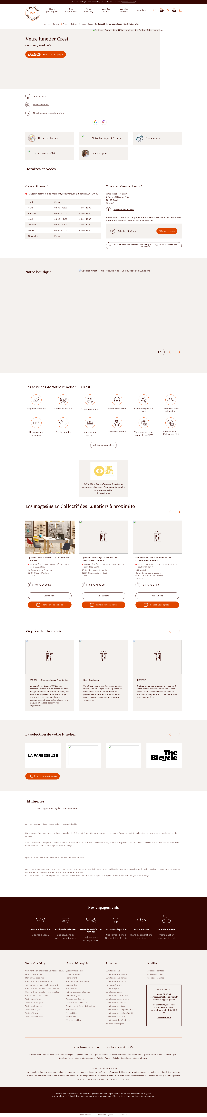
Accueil (47, 24)
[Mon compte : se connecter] (180, 10)
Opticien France (104, 1058)
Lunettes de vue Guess (116, 1002)
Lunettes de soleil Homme (117, 999)
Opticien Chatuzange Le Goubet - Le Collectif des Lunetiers (99, 558)
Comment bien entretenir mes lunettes (42, 988)
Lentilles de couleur (155, 974)
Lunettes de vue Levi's (115, 1017)
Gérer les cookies (73, 1020)
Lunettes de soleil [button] (124, 10)
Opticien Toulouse (84, 1055)
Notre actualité (46, 153)
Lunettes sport (112, 988)
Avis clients (71, 1010)
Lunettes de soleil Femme (117, 995)
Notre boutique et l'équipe (106, 138)
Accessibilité (71, 1013)
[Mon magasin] (167, 10)
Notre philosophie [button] (51, 10)
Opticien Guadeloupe (122, 1058)
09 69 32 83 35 (164, 994)
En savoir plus (103, 493)
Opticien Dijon (170, 1055)
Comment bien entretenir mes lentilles (42, 992)
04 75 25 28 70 (40, 96)
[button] (174, 10)
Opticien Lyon (67, 1055)
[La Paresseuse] (43, 755)
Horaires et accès (48, 138)
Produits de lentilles (155, 978)
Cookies (124, 1115)
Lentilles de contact (155, 971)
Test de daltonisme (33, 1006)
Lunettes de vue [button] (106, 10)
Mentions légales (73, 995)
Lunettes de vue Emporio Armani (120, 1010)
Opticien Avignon (65, 1058)
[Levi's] (123, 755)
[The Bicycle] (164, 755)
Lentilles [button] (141, 10)
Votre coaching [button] (88, 10)
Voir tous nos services (103, 445)
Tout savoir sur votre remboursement (41, 985)
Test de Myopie (31, 1013)
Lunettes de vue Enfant (116, 981)
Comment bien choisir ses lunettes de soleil (44, 971)
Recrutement (71, 978)
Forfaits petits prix (114, 985)
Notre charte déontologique (78, 992)
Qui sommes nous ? (74, 971)
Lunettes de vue (113, 971)
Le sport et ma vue (33, 974)
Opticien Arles (134, 1055)
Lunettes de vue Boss (115, 1006)
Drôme (74, 24)
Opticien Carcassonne (85, 1058)
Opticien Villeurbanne (152, 1055)
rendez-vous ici (128, 2)
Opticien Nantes (101, 1055)
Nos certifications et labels (77, 981)
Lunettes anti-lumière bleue (118, 1020)
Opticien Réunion (141, 1058)
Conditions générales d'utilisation (80, 1006)
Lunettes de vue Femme (116, 974)
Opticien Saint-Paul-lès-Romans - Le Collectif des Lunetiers (153, 558)
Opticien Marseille (51, 1055)
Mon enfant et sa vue (34, 978)
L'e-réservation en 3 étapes (37, 995)
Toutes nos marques (115, 1024)
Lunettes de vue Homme (116, 978)
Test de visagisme (33, 999)
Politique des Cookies (75, 999)
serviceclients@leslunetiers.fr (164, 997)
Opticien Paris (35, 1055)
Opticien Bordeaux (118, 1055)
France (65, 24)
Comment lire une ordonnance (38, 981)
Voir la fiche (49, 596)
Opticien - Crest (86, 24)
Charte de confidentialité (76, 1002)
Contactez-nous (73, 974)
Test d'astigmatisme (34, 1017)
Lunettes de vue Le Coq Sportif (119, 1013)
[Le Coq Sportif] (83, 755)
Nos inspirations (71, 10)
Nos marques (99, 153)
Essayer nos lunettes (47, 776)
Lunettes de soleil (114, 992)
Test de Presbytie (32, 1010)
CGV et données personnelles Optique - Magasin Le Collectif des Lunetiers (145, 246)
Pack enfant (71, 1017)
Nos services (153, 138)
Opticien (56, 24)
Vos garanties (71, 985)
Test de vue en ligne (34, 1002)
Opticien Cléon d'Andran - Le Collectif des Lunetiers (48, 558)
